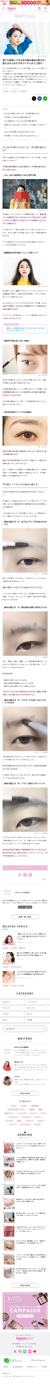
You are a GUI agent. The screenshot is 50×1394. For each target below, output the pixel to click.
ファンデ (12, 1124)
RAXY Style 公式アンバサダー (16, 1109)
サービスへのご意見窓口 (29, 1343)
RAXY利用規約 (16, 1343)
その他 (29, 1020)
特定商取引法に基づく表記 (24, 1346)
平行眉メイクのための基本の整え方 (17, 117)
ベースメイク (32, 1002)
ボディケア (31, 1008)
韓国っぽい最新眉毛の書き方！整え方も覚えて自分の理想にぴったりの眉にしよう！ (25, 329)
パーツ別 (14, 948)
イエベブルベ (26, 1117)
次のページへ (25, 868)
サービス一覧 (7, 1376)
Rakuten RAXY (12, 9)
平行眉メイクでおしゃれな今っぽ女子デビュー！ (22, 135)
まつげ (21, 986)
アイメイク (13, 88)
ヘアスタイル (13, 1117)
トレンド (14, 91)
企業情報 (5, 1367)
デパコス (40, 1121)
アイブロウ (22, 91)
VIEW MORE (25, 1093)
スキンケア (6, 1002)
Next (44, 879)
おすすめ (24, 1106)
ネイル (29, 1014)
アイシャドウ (22, 1113)
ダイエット (29, 1121)
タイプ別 (14, 986)
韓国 (40, 1109)
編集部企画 (35, 1106)
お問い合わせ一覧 (18, 1376)
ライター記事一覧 (25, 907)
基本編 (32, 1109)
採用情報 (44, 1367)
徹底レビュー (9, 1113)
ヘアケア (5, 1014)
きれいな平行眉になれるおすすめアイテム (19, 132)
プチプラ (37, 1117)
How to (5, 91)
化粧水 (19, 1121)
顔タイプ (22, 948)
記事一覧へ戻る (25, 916)
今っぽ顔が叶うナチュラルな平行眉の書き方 (20, 121)
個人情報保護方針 (18, 1367)
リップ (43, 1113)
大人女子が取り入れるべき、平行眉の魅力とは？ (22, 113)
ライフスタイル (16, 967)
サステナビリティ (30, 1376)
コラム (4, 1020)
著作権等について (32, 1367)
